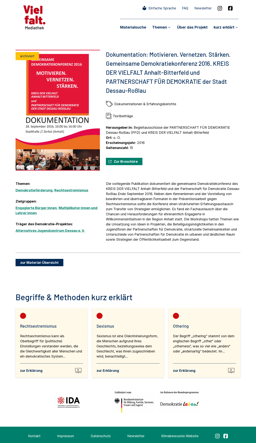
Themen (159, 27)
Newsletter (203, 8)
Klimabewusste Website (179, 436)
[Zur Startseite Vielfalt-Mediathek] (34, 17)
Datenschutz (101, 436)
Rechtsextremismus (71, 190)
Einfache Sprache (162, 8)
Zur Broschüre (126, 161)
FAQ (185, 8)
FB (230, 8)
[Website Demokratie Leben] (178, 402)
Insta (220, 8)
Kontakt (34, 436)
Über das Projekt (192, 27)
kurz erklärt (224, 27)
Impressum (65, 436)
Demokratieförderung (34, 190)
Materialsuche (133, 27)
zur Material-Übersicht (39, 263)
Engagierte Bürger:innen (36, 208)
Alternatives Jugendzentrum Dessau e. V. (50, 231)
